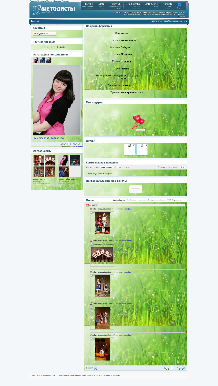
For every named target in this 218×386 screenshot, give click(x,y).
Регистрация (175, 21)
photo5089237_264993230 (48, 138)
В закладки (115, 375)
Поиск (50, 1)
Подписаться (42, 34)
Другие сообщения (158, 200)
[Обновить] (98, 370)
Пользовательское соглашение (68, 375)
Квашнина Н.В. (142, 156)
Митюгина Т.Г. (140, 130)
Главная (33, 1)
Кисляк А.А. (129, 156)
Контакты (42, 1)
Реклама (65, 1)
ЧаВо (84, 375)
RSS (169, 200)
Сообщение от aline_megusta (138, 200)
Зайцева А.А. (39, 181)
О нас (34, 375)
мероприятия (39, 179)
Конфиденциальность (46, 375)
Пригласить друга (94, 375)
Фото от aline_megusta (68, 179)
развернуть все (125, 167)
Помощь (57, 1)
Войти (184, 21)
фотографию (126, 209)
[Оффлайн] (134, 145)
